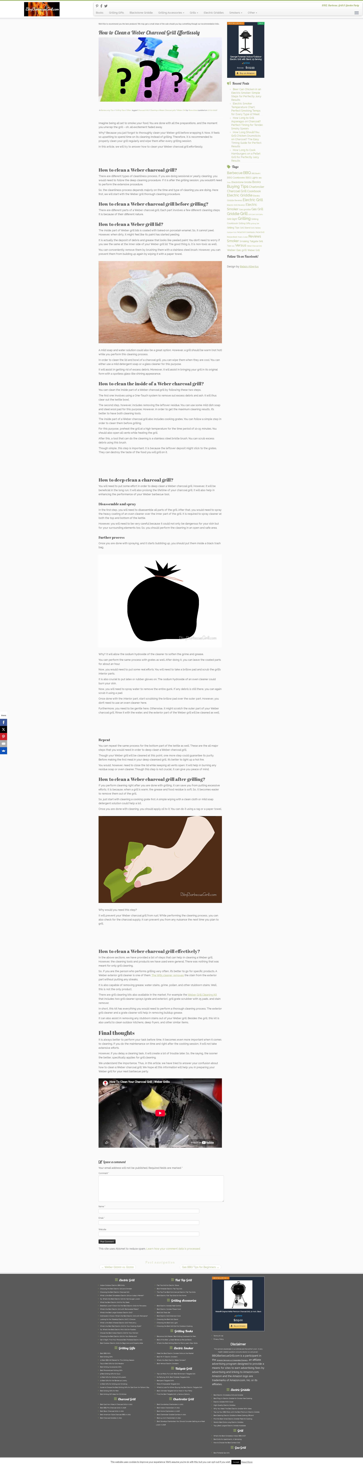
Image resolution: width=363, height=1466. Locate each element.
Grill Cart (251, 214)
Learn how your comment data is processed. (173, 1248)
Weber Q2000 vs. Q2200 (117, 1267)
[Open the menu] (356, 13)
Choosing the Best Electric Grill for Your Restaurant (118, 1336)
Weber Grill (181, 110)
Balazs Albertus (249, 266)
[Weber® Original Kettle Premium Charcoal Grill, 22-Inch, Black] (238, 1294)
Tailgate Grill (256, 241)
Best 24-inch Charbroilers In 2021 (169, 1418)
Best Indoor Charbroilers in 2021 (168, 1408)
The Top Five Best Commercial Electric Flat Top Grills (176, 1292)
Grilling (244, 218)
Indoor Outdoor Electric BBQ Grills (112, 1285)
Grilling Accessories (170, 12)
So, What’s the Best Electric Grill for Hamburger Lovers (120, 1299)
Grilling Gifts (116, 12)
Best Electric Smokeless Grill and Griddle (228, 1395)
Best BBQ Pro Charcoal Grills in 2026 (113, 1408)
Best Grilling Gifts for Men (109, 1391)
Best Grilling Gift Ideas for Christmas (113, 1394)
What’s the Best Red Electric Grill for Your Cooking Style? (120, 1326)
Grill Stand (245, 227)
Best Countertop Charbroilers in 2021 (170, 1404)
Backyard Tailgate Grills (165, 1381)
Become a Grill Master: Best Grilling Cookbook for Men (176, 1336)
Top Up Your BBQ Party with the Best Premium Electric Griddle (236, 1412)
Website (102, 1229)
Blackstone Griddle (141, 12)
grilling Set (255, 223)
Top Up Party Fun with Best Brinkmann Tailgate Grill (176, 1374)
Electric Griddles (214, 12)
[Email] (3, 743)
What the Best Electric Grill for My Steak (114, 1302)
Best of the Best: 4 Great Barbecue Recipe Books (174, 1340)
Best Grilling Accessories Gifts (110, 1367)
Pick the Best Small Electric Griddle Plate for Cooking (233, 1419)
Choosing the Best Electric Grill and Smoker (116, 1289)
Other (252, 12)
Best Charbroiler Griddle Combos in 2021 (171, 1415)
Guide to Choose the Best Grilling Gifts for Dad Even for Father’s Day (124, 1387)
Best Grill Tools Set (163, 1313)
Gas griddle (245, 209)
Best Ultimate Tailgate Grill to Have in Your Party (174, 1391)
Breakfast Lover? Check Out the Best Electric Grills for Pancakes (123, 1306)
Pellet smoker (243, 237)
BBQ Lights (252, 177)
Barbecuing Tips (107, 110)
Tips (229, 245)
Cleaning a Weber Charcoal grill (162, 110)
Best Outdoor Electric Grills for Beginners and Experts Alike (121, 1343)
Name (102, 1206)
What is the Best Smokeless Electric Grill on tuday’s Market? (122, 1295)
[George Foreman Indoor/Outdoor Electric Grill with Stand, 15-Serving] (245, 40)
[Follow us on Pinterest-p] (98, 6)
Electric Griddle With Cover (223, 1402)
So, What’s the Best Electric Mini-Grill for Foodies (118, 1330)
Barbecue (234, 173)
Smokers (235, 12)
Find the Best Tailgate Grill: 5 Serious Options (173, 1394)
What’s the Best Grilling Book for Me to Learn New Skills (177, 1343)
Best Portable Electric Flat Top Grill (169, 1289)
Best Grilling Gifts (106, 1357)
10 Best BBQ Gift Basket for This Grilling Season (117, 1360)
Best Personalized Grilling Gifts (111, 1370)
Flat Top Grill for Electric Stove (168, 1285)
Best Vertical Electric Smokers (168, 1364)
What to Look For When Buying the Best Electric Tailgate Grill (179, 1387)
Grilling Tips (120, 110)
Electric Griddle (239, 195)
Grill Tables (255, 228)
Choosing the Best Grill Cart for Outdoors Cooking (175, 1326)
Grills (193, 12)
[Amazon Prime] (246, 63)
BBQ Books (256, 173)
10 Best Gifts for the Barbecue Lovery (113, 1381)
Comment (104, 1173)
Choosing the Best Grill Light (167, 1323)
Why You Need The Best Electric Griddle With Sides (233, 1409)
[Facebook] (3, 722)
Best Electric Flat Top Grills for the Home (171, 1295)
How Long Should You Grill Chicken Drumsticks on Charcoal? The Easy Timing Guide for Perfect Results (246, 139)
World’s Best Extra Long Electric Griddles (228, 1422)
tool (233, 246)
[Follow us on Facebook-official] (102, 6)
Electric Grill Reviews (236, 205)
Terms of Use (218, 1336)
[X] (3, 729)
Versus (240, 245)
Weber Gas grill (237, 250)
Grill (244, 213)
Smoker (233, 241)
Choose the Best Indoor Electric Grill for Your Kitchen (119, 1333)
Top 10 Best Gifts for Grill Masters (112, 1364)
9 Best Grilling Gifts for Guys (110, 1374)
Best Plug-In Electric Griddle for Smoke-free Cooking (233, 1398)
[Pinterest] (3, 736)
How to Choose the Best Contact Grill (227, 1443)
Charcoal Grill (143, 110)
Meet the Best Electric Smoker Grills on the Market (175, 1353)
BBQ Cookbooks (236, 177)
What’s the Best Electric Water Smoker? (171, 1360)
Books (99, 12)
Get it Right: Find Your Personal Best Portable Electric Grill (121, 1340)
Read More (246, 1462)
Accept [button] (236, 1462)
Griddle (233, 213)
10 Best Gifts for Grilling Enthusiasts (113, 1377)
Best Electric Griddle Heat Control (169, 1306)
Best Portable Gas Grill (221, 1453)
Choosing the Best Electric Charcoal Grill (114, 1292)
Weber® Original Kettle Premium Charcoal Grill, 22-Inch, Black (238, 1312)
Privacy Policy (219, 1339)
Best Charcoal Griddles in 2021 (111, 1418)
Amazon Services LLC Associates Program (232, 1360)
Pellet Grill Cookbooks (246, 232)
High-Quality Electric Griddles (224, 1405)
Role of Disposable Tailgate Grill (168, 1384)
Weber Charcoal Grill (254, 246)
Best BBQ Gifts (105, 1353)
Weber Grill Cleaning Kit (202, 994)
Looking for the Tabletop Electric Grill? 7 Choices (117, 1319)
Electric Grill (253, 200)
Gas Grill (257, 209)
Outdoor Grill (231, 232)
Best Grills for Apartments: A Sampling (228, 1439)
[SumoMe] (3, 750)
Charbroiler (256, 186)
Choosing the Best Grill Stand (167, 1319)
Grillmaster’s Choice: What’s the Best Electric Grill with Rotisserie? (124, 1316)
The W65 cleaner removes (167, 975)
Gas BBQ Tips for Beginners (200, 1267)
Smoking (244, 241)
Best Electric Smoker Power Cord (169, 1309)
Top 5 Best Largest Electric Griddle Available (230, 1426)
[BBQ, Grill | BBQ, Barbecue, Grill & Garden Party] (42, 9)
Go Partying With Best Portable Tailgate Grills (173, 1377)
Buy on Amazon (247, 73)
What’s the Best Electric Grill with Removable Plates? (119, 1309)
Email (102, 1218)
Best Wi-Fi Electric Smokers (167, 1357)
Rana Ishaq (192, 110)
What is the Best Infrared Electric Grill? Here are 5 (118, 1323)
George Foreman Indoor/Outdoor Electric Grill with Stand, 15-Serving (246, 58)
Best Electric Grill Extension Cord (169, 1316)
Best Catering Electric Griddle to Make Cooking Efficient (234, 1415)
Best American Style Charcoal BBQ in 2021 (115, 1415)
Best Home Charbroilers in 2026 (168, 1411)
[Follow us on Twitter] (106, 6)
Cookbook (254, 191)
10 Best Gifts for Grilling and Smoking (113, 1384)
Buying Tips (237, 186)
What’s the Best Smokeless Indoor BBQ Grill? (230, 1436)
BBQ (247, 172)
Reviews (254, 236)
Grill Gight (232, 219)
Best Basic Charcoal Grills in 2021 (112, 1411)
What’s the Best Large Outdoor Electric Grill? (116, 1313)
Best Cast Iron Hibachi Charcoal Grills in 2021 (116, 1404)
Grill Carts (259, 214)
